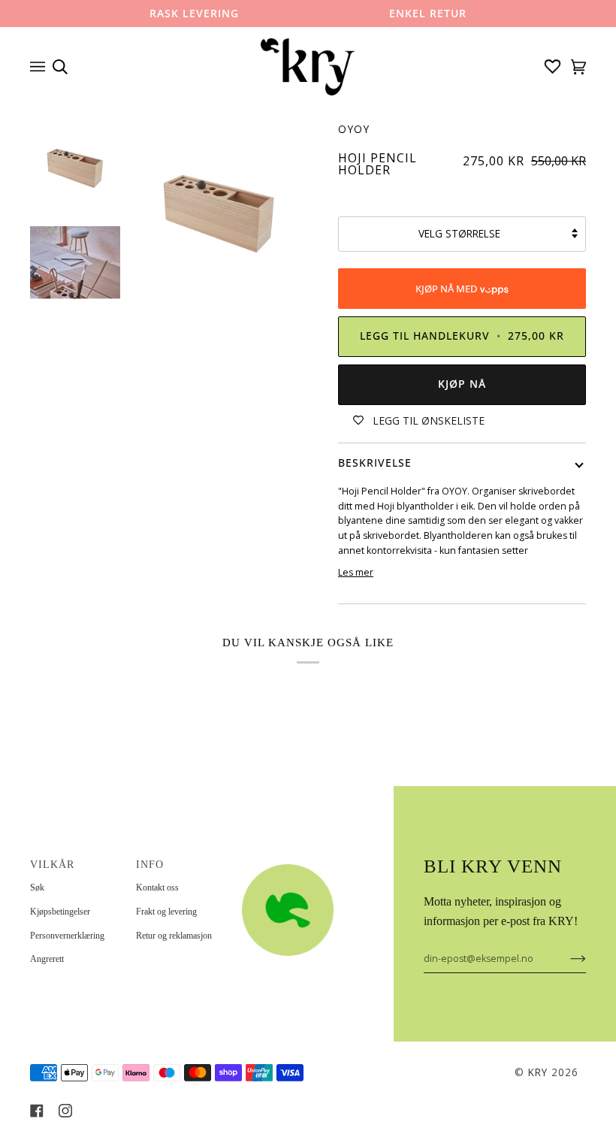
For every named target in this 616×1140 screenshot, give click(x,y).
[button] (288, 860)
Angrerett (47, 959)
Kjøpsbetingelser (60, 911)
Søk (37, 887)
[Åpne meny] (41, 67)
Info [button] (150, 864)
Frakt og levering (166, 911)
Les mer (355, 572)
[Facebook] (37, 1110)
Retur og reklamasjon (174, 935)
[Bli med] (566, 958)
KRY (538, 1072)
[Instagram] (65, 1110)
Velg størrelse (459, 233)
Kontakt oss (157, 887)
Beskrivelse (375, 463)
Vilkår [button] (52, 864)
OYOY (354, 129)
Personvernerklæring (67, 935)
